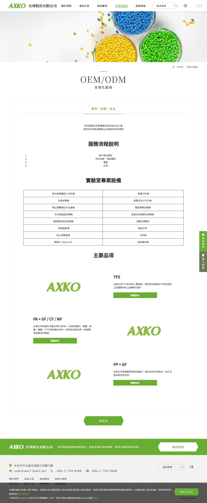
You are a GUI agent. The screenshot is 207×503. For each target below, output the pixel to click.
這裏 (95, 498)
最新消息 (141, 5)
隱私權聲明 (23, 493)
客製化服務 (121, 5)
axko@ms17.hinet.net (30, 471)
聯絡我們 (203, 243)
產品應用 (102, 5)
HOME (180, 66)
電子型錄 (203, 264)
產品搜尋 (161, 5)
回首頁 (103, 421)
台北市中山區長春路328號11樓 (33, 465)
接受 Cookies (186, 491)
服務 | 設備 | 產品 (103, 108)
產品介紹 (84, 5)
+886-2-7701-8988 (69, 471)
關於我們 (66, 5)
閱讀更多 (135, 295)
